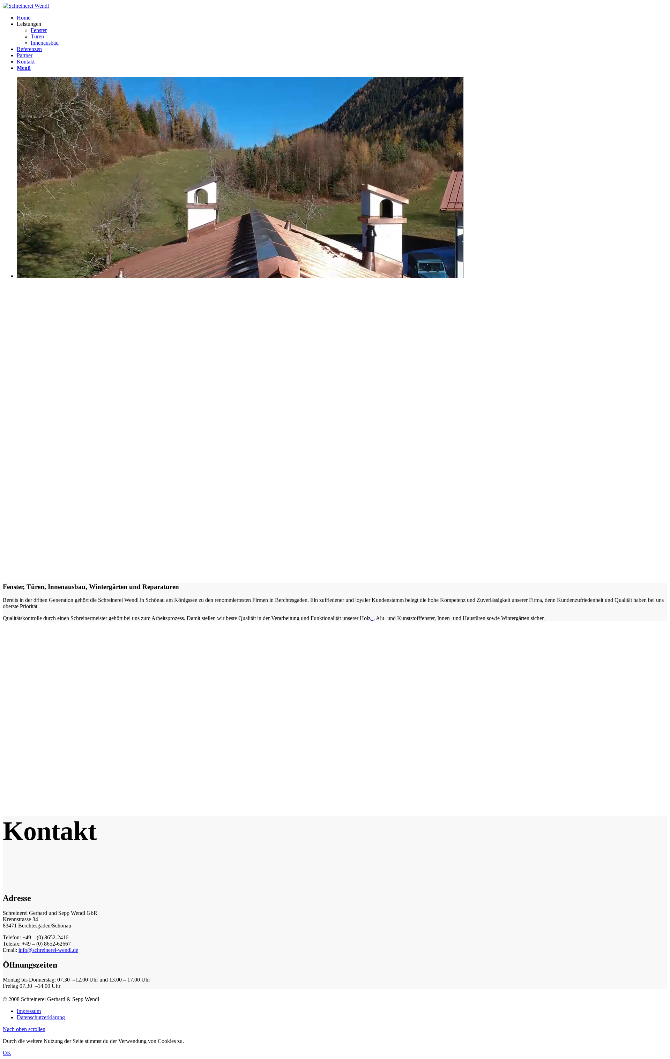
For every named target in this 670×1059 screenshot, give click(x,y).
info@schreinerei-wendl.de (48, 950)
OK (7, 1053)
